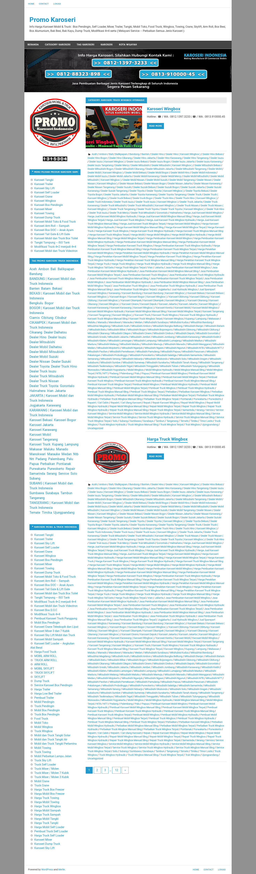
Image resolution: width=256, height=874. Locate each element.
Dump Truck (41, 681)
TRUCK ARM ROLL (45, 660)
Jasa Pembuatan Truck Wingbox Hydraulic (173, 285)
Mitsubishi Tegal (123, 366)
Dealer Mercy (122, 165)
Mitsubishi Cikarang (98, 333)
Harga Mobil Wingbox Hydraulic (189, 234)
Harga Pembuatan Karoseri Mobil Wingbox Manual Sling (146, 242)
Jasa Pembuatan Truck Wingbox (130, 285)
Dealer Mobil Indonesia (204, 172)
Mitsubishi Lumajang (169, 340)
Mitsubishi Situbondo (156, 358)
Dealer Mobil (215, 168)
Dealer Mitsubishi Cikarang (129, 168)
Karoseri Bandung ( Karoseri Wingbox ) (164, 293)
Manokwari (115, 322)
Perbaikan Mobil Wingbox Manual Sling (137, 395)
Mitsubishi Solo (178, 358)
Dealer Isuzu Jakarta (183, 161)
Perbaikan (171, 391)
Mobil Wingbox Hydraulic (159, 369)
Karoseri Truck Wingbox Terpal (146, 318)
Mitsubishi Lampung (145, 340)
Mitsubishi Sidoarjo (132, 358)
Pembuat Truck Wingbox (162, 388)
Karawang (114, 293)
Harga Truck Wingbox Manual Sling (192, 263)
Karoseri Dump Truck (47, 217)
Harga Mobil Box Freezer (49, 793)
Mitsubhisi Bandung (201, 322)
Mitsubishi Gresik (97, 337)
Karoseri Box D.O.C (45, 610)
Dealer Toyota (137, 190)
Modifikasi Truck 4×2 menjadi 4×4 (55, 246)
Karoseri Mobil (182, 307)
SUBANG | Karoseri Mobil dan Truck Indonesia (51, 485)
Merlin (61, 869)
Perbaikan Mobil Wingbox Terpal (177, 395)
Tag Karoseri (85, 44)
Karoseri (107, 44)
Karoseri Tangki (43, 180)
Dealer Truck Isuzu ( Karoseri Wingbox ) (157, 201)
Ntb (76, 454)
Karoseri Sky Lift (44, 188)
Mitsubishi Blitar (117, 329)
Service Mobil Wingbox (121, 413)
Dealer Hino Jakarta (144, 158)
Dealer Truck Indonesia (100, 201)
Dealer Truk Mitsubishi (143, 212)
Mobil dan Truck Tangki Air (50, 739)
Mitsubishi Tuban (169, 366)
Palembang (126, 373)
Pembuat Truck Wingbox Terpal (147, 391)
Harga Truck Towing (46, 798)
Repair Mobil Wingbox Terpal (165, 406)
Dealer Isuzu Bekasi (137, 161)
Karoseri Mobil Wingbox (205, 307)
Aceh (94, 154)
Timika (194, 421)
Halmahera (176, 212)
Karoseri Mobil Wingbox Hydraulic (106, 311)
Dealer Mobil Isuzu (97, 176)
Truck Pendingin (44, 706)
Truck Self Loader (45, 764)
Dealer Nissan (204, 179)
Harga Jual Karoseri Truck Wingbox (125, 220)
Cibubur (60, 318)
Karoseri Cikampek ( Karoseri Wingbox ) (164, 300)
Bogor (49, 303)
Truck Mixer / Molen (46, 768)
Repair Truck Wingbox (194, 406)
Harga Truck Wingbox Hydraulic (154, 263)
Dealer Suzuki (124, 187)
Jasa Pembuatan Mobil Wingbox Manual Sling (178, 282)
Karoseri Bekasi (196, 293)
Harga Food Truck (45, 651)
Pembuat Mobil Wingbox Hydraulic (179, 384)
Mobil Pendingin (44, 702)
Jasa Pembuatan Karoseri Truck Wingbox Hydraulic (196, 274)
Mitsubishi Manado (175, 344)
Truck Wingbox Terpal (171, 424)
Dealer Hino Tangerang (196, 158)
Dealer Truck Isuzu (124, 201)
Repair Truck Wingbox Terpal (165, 410)
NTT (105, 373)
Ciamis (34, 318)
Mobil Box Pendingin (47, 622)
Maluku (92, 322)
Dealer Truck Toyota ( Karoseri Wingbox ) (182, 209)
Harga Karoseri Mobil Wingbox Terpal (185, 227)
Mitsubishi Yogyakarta (113, 369)
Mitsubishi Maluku (130, 344)
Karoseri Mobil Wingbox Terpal (184, 311)
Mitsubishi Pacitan (98, 351)
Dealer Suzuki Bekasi (144, 187)
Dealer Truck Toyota (148, 209)
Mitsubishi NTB (195, 347)
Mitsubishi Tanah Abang (184, 362)
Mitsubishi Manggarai (199, 344)
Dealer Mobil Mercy (171, 176)
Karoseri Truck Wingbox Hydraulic (198, 315)
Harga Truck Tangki (46, 823)
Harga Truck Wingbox (123, 263)
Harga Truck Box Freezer (49, 789)
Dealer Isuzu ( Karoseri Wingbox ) (107, 161)
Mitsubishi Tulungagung (194, 366)
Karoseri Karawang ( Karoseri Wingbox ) (132, 307)
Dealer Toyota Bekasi (197, 190)
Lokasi (57, 3)
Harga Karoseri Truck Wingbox (112, 231)
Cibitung (47, 318)
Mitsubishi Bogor (137, 329)
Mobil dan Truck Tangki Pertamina (55, 743)
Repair (146, 402)
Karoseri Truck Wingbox (165, 315)
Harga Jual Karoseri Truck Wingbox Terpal (142, 223)
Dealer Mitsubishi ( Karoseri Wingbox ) (172, 165)
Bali (111, 154)
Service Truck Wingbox (125, 417)
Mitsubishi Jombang (163, 337)
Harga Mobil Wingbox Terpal (129, 238)
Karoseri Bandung (132, 293)
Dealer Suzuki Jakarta (193, 187)
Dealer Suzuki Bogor (168, 187)
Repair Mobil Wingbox (192, 402)
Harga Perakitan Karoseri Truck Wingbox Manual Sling (145, 260)
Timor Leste (206, 421)
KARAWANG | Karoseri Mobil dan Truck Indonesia (53, 412)
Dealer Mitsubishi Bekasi (208, 165)
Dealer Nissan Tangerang (101, 187)
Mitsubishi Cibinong (185, 329)
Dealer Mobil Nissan (133, 179)
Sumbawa (135, 421)
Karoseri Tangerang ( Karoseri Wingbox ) (111, 315)
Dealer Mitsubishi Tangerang (191, 168)
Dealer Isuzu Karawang (209, 161)
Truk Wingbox (192, 424)
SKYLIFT (39, 677)
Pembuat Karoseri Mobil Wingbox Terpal (183, 377)
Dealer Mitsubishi (140, 165)
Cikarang (35, 332)
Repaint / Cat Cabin (98, 402)
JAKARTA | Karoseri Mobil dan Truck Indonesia (51, 398)
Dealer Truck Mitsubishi (113, 205)
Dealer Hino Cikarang (120, 158)
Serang (200, 410)
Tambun (160, 421)
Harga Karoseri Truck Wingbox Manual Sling (199, 231)
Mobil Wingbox (135, 369)
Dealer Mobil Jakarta (120, 176)
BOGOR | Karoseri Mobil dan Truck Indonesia (54, 310)
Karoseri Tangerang (213, 311)
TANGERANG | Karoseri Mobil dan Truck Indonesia (54, 505)
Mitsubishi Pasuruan (193, 351)
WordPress (47, 869)
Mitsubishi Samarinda (190, 355)
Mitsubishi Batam (214, 326)
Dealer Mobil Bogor (158, 172)
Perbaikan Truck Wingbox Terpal (161, 399)
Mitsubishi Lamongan (120, 340)
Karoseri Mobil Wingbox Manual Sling (146, 311)
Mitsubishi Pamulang (147, 351)
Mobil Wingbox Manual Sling (189, 369)
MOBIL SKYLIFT (44, 668)
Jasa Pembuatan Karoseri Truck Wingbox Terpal (176, 278)
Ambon (103, 154)
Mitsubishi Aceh (120, 326)
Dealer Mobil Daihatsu (45, 347)
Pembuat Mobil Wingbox (146, 384)
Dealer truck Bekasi (120, 198)
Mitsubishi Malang (108, 344)
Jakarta (159, 267)
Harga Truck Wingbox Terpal (130, 267)
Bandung (134, 154)
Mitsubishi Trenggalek (146, 366)
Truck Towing (42, 752)
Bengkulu (36, 303)
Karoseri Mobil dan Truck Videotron (55, 251)
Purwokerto (215, 399)
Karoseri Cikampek (131, 300)
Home (31, 3)
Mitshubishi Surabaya (156, 322)
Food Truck (41, 718)
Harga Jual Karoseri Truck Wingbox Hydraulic (170, 220)
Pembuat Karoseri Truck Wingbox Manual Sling (189, 380)
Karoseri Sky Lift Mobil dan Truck (54, 635)
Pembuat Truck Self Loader (51, 831)
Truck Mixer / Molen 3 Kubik (51, 777)
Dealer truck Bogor (143, 198)
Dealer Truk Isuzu (98, 212)
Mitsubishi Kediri (210, 337)
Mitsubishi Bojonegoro (160, 329)
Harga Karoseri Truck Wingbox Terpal (109, 234)
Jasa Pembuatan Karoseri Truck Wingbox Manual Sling (118, 278)
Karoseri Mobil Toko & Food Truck (55, 221)
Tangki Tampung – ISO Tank (52, 242)
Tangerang (172, 421)
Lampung (201, 318)
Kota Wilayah (128, 44)
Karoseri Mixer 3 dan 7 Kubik (51, 631)
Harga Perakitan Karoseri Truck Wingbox (170, 256)
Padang (114, 373)
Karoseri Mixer (43, 209)
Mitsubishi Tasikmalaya (100, 366)
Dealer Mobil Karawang (146, 176)
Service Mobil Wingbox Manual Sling (191, 413)
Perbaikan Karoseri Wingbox (194, 391)
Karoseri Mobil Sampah (48, 639)
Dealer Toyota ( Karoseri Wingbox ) (165, 190)
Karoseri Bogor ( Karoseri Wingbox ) (147, 296)
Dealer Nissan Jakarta (180, 183)
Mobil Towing (42, 747)
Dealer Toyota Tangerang (172, 194)
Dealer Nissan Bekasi (130, 183)
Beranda (33, 44)
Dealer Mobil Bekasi (135, 172)
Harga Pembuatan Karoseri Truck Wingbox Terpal (169, 249)
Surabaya (148, 421)
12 (116, 770)
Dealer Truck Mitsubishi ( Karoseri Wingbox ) (151, 205)
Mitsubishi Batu (97, 329)
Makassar (213, 318)
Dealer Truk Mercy (119, 212)
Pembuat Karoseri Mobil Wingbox (169, 373)
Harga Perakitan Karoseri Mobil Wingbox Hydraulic (142, 253)
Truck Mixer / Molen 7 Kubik (51, 773)
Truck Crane (41, 785)
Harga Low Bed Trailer (47, 693)
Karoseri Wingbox (163, 108)
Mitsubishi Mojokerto (108, 347)
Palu (137, 373)
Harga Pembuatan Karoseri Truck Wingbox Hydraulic (182, 245)
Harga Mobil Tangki (46, 818)
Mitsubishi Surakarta (157, 362)
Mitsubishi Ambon (141, 326)
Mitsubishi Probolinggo (115, 355)
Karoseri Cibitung (199, 296)
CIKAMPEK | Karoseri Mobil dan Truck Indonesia (52, 325)
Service (210, 410)
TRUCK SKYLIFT (44, 672)
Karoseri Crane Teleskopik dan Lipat (56, 626)
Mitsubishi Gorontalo (207, 333)
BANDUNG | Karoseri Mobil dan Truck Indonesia (52, 281)
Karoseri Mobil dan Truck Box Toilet (56, 238)
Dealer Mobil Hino (180, 172)
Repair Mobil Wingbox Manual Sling (129, 406)
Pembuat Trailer (44, 697)
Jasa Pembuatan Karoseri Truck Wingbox (144, 274)
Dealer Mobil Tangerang (182, 179)
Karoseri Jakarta (168, 304)
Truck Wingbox (43, 731)
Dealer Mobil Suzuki (156, 179)
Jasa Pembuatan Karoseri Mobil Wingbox (187, 267)
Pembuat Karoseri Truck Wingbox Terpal (109, 384)
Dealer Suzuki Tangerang (114, 190)
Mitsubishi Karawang (188, 337)
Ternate (184, 421)
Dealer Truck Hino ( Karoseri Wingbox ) (196, 198)
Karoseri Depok (148, 304)
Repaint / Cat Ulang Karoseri (126, 402)
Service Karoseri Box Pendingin (53, 685)
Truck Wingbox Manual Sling (143, 424)
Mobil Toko (41, 722)
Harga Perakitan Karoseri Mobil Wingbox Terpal (120, 256)
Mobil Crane (41, 781)
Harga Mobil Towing (46, 802)
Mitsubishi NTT (214, 347)
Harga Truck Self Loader (49, 835)
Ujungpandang (210, 424)
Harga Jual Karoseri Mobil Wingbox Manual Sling (164, 216)
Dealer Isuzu (217, 158)
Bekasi (57, 288)
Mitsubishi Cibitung (208, 329)
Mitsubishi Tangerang (211, 362)
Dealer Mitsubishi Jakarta (160, 168)
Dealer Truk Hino (215, 209)
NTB (98, 373)
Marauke (128, 322)
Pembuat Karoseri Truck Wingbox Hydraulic (138, 380)
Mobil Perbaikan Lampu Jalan (52, 756)
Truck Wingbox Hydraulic (112, 424)
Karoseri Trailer (43, 184)
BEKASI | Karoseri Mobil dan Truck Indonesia (54, 296)
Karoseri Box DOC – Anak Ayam (53, 230)
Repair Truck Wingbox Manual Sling (129, 410)
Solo (115, 421)
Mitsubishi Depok (185, 333)
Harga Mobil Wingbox (158, 234)
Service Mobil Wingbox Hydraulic (152, 413)
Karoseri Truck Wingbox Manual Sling (107, 318)
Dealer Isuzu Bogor (160, 161)
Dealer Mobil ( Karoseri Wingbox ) (105, 172)
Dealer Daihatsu (55, 332)
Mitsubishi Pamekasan (122, 351)
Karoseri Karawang (98, 307)
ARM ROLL (41, 664)
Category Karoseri (58, 44)
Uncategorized (95, 428)
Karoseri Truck (142, 315)
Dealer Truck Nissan (188, 205)
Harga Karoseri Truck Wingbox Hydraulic (152, 231)
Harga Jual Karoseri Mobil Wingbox (203, 212)
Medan (138, 322)
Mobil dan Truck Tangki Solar (52, 735)
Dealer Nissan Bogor (155, 183)
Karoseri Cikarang (197, 300)
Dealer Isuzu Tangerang (100, 165)
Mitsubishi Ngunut (175, 347)
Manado (102, 322)
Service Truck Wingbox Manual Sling (195, 417)
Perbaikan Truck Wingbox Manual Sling (121, 399)
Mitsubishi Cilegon (121, 333)
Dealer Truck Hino (164, 198)
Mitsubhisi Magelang (99, 326)
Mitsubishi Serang (110, 358)
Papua (145, 373)
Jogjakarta (164, 289)
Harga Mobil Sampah (47, 810)
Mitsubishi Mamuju (152, 344)
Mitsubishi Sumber (110, 362)
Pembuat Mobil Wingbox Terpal (130, 388)
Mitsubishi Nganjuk (132, 347)
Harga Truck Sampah (47, 814)
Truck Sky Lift (42, 760)
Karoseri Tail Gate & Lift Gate (52, 234)
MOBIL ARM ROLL (45, 656)
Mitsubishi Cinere (142, 333)
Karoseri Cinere (130, 304)
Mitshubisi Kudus (179, 322)
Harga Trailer (42, 689)
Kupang (189, 318)
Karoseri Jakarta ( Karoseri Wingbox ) (199, 304)
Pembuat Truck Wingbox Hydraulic (196, 388)
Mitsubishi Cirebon (163, 333)
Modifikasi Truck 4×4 (47, 614)
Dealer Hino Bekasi (213, 154)
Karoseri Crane (43, 196)
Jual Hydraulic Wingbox (184, 289)
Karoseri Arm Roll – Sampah (51, 226)
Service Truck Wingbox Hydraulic (156, 417)
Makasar (35, 449)
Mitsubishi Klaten (97, 340)
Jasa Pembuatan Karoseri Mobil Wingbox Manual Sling (168, 271)
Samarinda (188, 410)
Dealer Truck (194, 194)
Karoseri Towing (44, 213)
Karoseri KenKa (164, 307)
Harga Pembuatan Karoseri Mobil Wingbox (169, 238)
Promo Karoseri (52, 19)
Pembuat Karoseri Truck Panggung (55, 618)
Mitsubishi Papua (170, 351)
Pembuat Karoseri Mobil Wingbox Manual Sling (135, 377)
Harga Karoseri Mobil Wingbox (183, 223)
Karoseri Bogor (118, 296)
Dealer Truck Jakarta (191, 201)
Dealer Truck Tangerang (122, 209)
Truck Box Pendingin (47, 714)
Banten (145, 154)
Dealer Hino (157, 154)
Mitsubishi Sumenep (133, 362)
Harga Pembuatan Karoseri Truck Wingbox (129, 245)
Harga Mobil (137, 234)
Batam (46, 288)
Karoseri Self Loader (46, 192)
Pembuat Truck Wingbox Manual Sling (108, 391)
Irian (150, 267)
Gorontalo (162, 212)
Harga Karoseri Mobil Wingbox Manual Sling (140, 227)
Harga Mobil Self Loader (49, 827)
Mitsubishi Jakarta (118, 337)
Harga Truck (103, 263)
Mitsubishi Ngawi (154, 347)
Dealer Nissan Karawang (207, 183)
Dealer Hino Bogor (97, 158)
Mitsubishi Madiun (193, 340)
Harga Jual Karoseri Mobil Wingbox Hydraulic (112, 216)
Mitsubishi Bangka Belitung (167, 326)
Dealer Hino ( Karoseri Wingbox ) (183, 154)
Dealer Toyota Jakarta (116, 194)
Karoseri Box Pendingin (48, 205)
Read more (155, 125)
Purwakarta (200, 399)
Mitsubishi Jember (140, 337)
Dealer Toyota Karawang (143, 194)
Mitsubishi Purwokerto (142, 355)
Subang (123, 421)
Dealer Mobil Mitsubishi (195, 176)
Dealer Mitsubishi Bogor (100, 168)
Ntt (31, 459)
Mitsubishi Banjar (193, 326)
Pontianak (186, 399)
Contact (44, 3)
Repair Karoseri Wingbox (166, 402)
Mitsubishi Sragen (198, 358)
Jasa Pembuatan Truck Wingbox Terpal (135, 289)
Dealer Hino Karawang (169, 158)
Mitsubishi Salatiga (166, 355)
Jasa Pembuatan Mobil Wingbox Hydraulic (128, 282)
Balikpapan (121, 154)
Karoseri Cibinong (178, 296)
